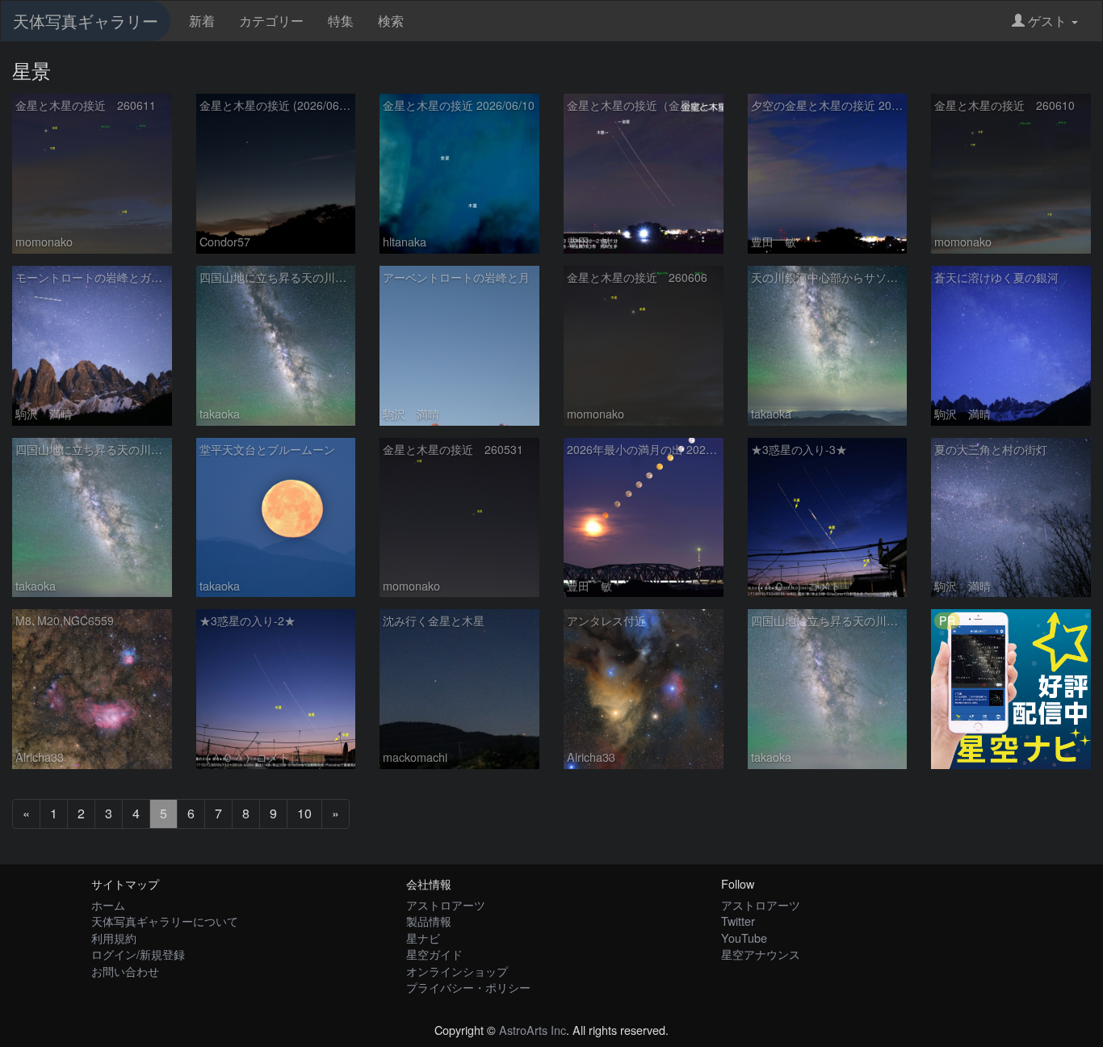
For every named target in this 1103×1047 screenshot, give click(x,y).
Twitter (738, 920)
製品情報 (428, 920)
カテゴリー (271, 20)
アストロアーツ (445, 904)
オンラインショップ (457, 970)
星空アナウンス (760, 953)
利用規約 (113, 937)
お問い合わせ (125, 970)
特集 (341, 20)
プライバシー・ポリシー (468, 986)
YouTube (744, 937)
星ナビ (423, 937)
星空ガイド (434, 953)
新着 (202, 20)
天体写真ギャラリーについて (164, 920)
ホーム (108, 904)
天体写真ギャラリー (85, 20)
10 (304, 813)
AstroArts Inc (532, 1029)
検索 (391, 20)
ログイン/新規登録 (138, 953)
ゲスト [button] (1047, 20)
